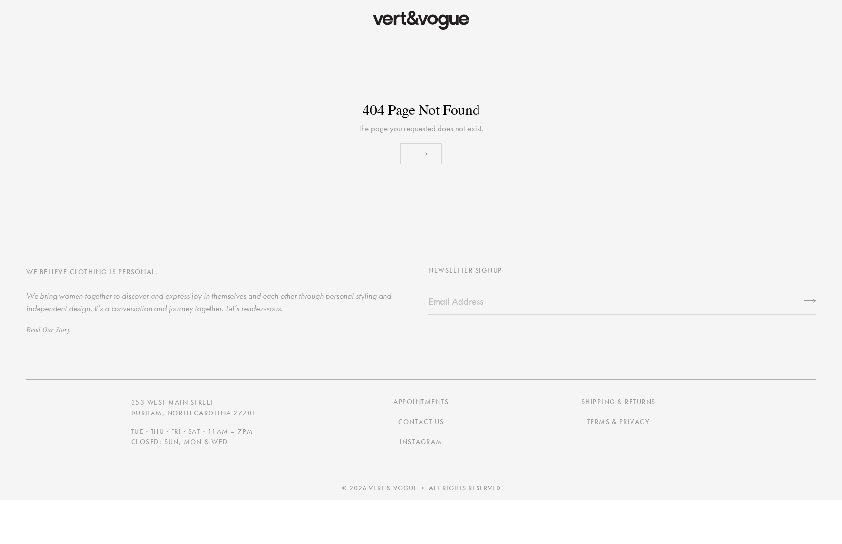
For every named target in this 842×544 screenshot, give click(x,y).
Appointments (421, 402)
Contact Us (421, 422)
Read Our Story (48, 329)
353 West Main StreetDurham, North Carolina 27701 (194, 407)
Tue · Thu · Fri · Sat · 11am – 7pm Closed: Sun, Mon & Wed (192, 437)
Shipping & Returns (618, 402)
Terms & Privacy (618, 422)
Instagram (421, 442)
